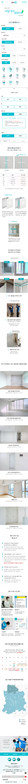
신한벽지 (8, 135)
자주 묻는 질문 (5, 754)
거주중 (14, 55)
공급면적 (8, 28)
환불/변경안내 (15, 754)
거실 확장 (14, 62)
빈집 (6, 55)
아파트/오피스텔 (8, 42)
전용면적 (20, 28)
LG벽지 (20, 135)
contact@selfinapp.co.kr (15, 767)
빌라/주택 (20, 42)
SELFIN (13, 2)
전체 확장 (22, 62)
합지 (20, 99)
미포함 (20, 114)
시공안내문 (23, 754)
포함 (8, 114)
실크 (8, 99)
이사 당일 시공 (22, 55)
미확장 (5, 62)
